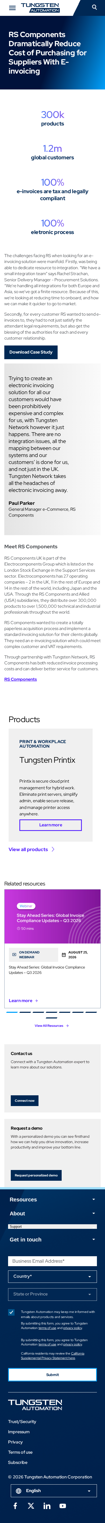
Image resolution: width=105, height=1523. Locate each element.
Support (16, 1227)
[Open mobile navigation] (12, 7)
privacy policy (72, 1328)
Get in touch (25, 1240)
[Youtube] (62, 1505)
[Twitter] (31, 1505)
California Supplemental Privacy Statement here (52, 1355)
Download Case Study (30, 352)
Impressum (19, 1432)
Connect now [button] (24, 1101)
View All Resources (49, 1026)
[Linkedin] (47, 1505)
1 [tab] (12, 1012)
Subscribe (17, 1462)
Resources (23, 1199)
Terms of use (20, 1452)
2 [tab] (25, 1012)
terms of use (47, 1328)
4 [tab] (51, 1012)
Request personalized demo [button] (36, 1175)
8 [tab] (51, 1017)
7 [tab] (91, 1012)
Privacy (15, 1442)
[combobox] (54, 1490)
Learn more (50, 825)
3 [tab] (38, 1012)
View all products (28, 849)
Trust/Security (22, 1421)
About (17, 1213)
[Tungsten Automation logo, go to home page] (47, 1405)
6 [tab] (77, 1012)
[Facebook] (15, 1505)
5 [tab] (64, 1012)
